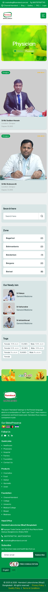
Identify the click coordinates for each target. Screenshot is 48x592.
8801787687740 (39, 2)
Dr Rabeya (20, 293)
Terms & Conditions (31, 588)
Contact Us (8, 462)
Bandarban (11, 255)
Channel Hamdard (11, 5)
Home (20, 51)
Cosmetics (7, 473)
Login (44, 5)
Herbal (6, 480)
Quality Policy (14, 588)
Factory (6, 456)
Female (7, 357)
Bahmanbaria (12, 246)
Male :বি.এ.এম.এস (35, 352)
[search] (42, 216)
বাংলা (13, 570)
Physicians (7, 449)
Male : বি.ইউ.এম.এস (37, 348)
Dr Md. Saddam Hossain (11, 120)
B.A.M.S (23, 352)
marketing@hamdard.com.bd (16, 2)
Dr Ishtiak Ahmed (23, 320)
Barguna (10, 263)
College (6, 501)
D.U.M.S (24, 344)
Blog (22, 5)
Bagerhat (10, 238)
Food (5, 476)
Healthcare (7, 445)
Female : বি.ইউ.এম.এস (11, 344)
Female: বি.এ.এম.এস (10, 352)
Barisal (9, 271)
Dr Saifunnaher (22, 307)
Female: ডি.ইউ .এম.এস (11, 348)
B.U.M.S (25, 348)
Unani (5, 487)
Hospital (6, 452)
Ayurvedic (7, 483)
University (7, 504)
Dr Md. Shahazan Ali (9, 184)
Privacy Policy (38, 585)
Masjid (6, 511)
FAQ (37, 5)
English (6, 570)
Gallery (30, 5)
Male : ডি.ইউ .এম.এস (37, 344)
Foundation (7, 459)
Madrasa (7, 514)
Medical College (9, 508)
